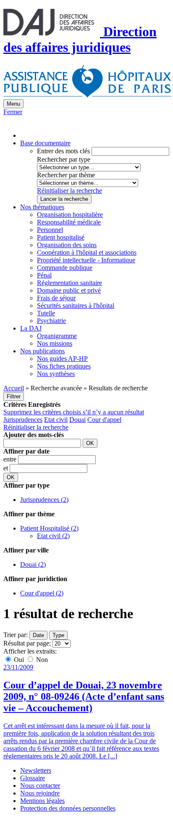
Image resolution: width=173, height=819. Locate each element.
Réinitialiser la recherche (69, 190)
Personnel (50, 229)
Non (41, 659)
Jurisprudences (22, 419)
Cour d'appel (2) (41, 593)
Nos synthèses (56, 373)
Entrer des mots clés (63, 151)
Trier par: (15, 634)
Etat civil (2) (53, 535)
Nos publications (42, 351)
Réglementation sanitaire (69, 282)
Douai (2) (33, 564)
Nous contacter (40, 785)
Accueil (13, 388)
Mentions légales (42, 800)
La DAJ (31, 328)
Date (38, 635)
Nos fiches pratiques (64, 366)
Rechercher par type (63, 159)
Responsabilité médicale (69, 222)
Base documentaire (45, 143)
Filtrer (14, 396)
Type (58, 635)
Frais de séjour (56, 297)
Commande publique (64, 267)
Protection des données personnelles (67, 808)
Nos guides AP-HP (62, 358)
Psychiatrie (51, 320)
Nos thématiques (42, 207)
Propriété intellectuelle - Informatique (86, 260)
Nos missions (54, 343)
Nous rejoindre (40, 793)
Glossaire (32, 778)
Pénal (44, 275)
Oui (19, 659)
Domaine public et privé (69, 290)
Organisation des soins (67, 244)
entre (10, 459)
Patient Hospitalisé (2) (49, 528)
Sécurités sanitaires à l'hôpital (75, 305)
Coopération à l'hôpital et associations (86, 252)
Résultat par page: (27, 643)
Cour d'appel (104, 419)
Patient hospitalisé (60, 237)
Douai (77, 419)
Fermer (12, 111)
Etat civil (56, 419)
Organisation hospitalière (70, 214)
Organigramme (57, 335)
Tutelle (46, 313)
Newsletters (35, 770)
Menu (13, 104)
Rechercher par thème (66, 175)
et (6, 468)
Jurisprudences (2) (44, 499)
